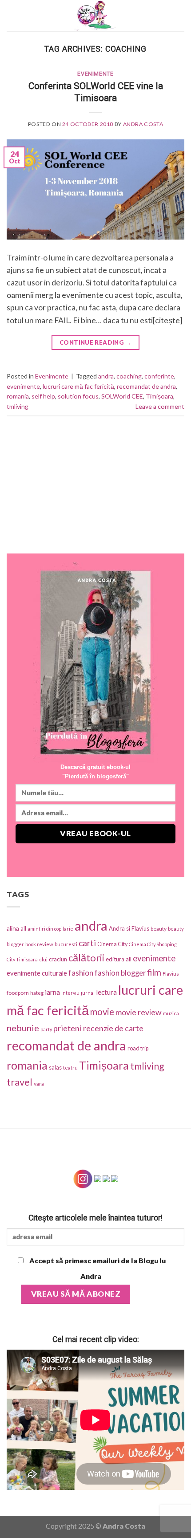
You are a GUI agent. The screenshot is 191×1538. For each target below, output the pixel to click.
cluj (43, 959)
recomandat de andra (146, 386)
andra (106, 376)
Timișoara (159, 396)
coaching (129, 376)
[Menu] (13, 15)
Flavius (171, 974)
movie (102, 1011)
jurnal (88, 993)
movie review (138, 1012)
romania (18, 396)
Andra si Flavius (129, 928)
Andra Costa (143, 124)
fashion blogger (120, 972)
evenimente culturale (37, 973)
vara (39, 1083)
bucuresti (66, 944)
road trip (137, 1048)
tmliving (17, 406)
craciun (58, 959)
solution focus (78, 396)
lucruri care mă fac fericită (78, 386)
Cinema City (112, 944)
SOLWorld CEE (122, 396)
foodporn (18, 992)
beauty (159, 928)
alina (13, 928)
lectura (106, 992)
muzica (171, 1013)
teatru (70, 1067)
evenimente (23, 386)
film (154, 972)
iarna (52, 992)
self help (43, 396)
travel (19, 1082)
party (46, 1029)
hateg (37, 993)
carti (87, 943)
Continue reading (95, 342)
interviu (70, 993)
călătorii (86, 958)
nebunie (23, 1027)
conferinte (159, 376)
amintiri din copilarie (50, 929)
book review (39, 944)
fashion (80, 972)
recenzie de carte (113, 1028)
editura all (118, 959)
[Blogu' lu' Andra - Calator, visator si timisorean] (95, 15)
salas (55, 1067)
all (23, 928)
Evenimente (95, 74)
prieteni (67, 1028)
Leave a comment (159, 406)
